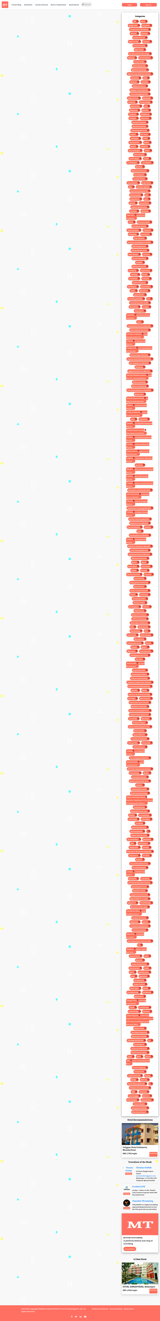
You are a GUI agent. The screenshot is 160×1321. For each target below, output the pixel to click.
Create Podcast (41, 4)
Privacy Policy (116, 1309)
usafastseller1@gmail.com (146, 1176)
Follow (128, 1174)
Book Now (153, 1153)
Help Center (129, 1309)
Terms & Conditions (100, 1309)
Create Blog (16, 4)
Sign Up (148, 5)
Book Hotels (74, 4)
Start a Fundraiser (58, 4)
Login (129, 5)
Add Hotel (28, 4)
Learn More (130, 1249)
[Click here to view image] (129, 1169)
